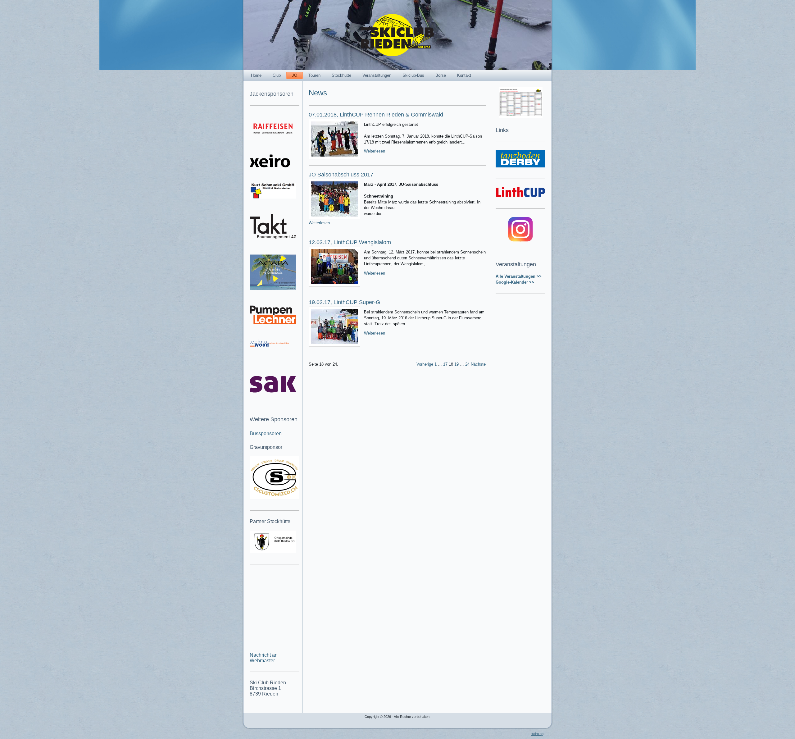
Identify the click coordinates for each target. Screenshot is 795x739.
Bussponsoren (266, 433)
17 (445, 364)
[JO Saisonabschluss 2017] (334, 199)
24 (467, 364)
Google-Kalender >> (515, 282)
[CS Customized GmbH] (274, 477)
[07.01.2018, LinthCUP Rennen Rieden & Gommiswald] (334, 139)
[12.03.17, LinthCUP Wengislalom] (334, 267)
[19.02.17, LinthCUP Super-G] (334, 327)
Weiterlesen (374, 151)
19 (456, 364)
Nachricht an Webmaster (264, 657)
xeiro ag (537, 734)
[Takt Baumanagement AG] (273, 226)
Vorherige (424, 364)
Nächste (478, 364)
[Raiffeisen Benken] (273, 128)
